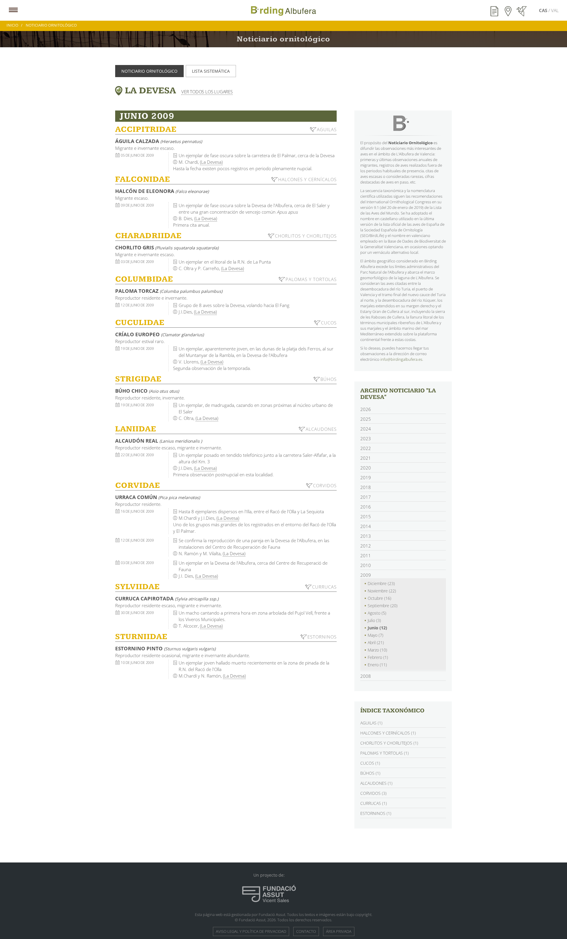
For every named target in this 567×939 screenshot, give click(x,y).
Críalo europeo (159, 334)
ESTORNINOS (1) (375, 813)
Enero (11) (377, 664)
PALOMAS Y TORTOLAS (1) (384, 753)
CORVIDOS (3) (373, 793)
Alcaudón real (158, 440)
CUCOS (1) (370, 763)
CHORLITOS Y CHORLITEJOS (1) (389, 743)
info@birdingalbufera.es (401, 359)
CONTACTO (306, 931)
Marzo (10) (377, 650)
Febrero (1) (378, 657)
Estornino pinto (165, 648)
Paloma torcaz (168, 290)
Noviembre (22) (382, 591)
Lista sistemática (211, 71)
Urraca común (157, 497)
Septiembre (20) (382, 605)
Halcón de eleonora (162, 191)
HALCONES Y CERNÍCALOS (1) (388, 733)
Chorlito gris (167, 247)
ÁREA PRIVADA (338, 931)
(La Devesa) (211, 162)
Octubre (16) (379, 598)
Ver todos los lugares (207, 92)
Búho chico (147, 390)
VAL (555, 10)
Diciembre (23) (381, 583)
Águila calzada (158, 141)
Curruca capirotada (167, 598)
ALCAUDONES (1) (376, 783)
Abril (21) (376, 642)
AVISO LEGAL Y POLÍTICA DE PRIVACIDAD (251, 931)
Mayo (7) (375, 635)
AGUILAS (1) (371, 723)
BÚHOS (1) (370, 773)
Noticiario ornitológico (149, 71)
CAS (543, 10)
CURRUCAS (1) (373, 803)
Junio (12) (377, 628)
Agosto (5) (377, 613)
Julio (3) (374, 620)
